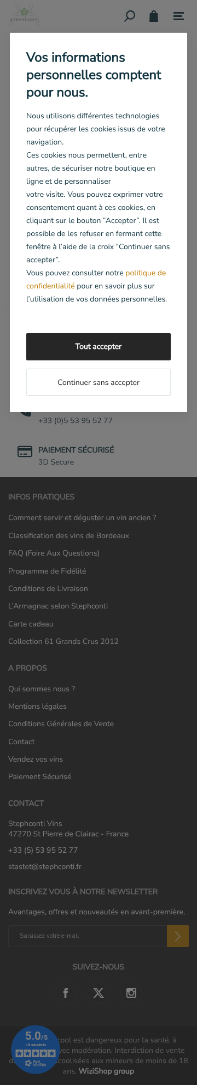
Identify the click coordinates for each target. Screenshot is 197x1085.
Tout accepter (98, 346)
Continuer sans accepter (98, 382)
